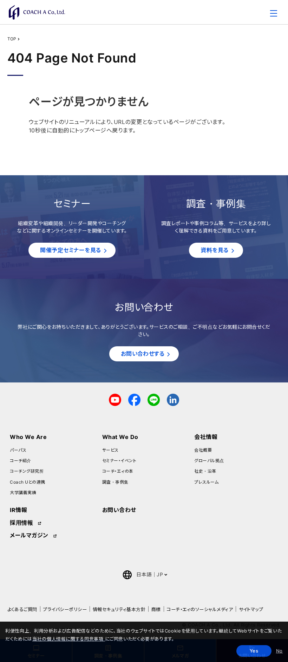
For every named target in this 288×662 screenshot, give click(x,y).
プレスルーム (206, 482)
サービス (110, 450)
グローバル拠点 (209, 460)
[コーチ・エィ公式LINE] (154, 398)
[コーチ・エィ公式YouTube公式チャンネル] (115, 398)
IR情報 (18, 509)
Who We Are (28, 436)
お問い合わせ (119, 509)
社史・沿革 (205, 471)
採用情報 (21, 522)
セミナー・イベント (119, 460)
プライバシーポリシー (65, 609)
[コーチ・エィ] (37, 12)
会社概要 (203, 450)
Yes (254, 651)
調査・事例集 (115, 482)
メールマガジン (29, 535)
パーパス (18, 450)
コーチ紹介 (20, 460)
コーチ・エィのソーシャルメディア (199, 609)
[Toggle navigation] (273, 14)
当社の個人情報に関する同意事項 (68, 639)
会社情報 (205, 436)
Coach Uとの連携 (27, 482)
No (279, 651)
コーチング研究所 (27, 471)
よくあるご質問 (22, 609)
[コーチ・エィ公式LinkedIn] (173, 398)
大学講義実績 (23, 492)
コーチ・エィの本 (117, 471)
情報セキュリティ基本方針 (119, 609)
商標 (156, 609)
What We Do (120, 436)
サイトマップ (251, 609)
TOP (12, 38)
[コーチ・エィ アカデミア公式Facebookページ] (134, 398)
